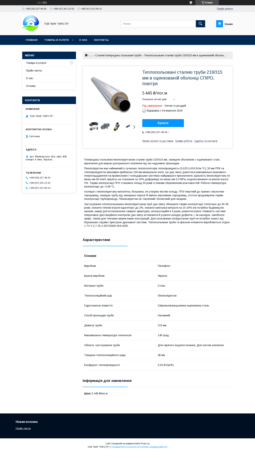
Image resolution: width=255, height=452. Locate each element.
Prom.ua (145, 443)
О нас (83, 40)
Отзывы (31, 85)
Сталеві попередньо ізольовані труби (118, 55)
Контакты (101, 40)
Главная (32, 40)
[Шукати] (200, 23)
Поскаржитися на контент (124, 447)
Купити (163, 123)
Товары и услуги (56, 40)
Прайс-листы (34, 70)
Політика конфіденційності (153, 447)
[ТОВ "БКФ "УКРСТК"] (30, 30)
